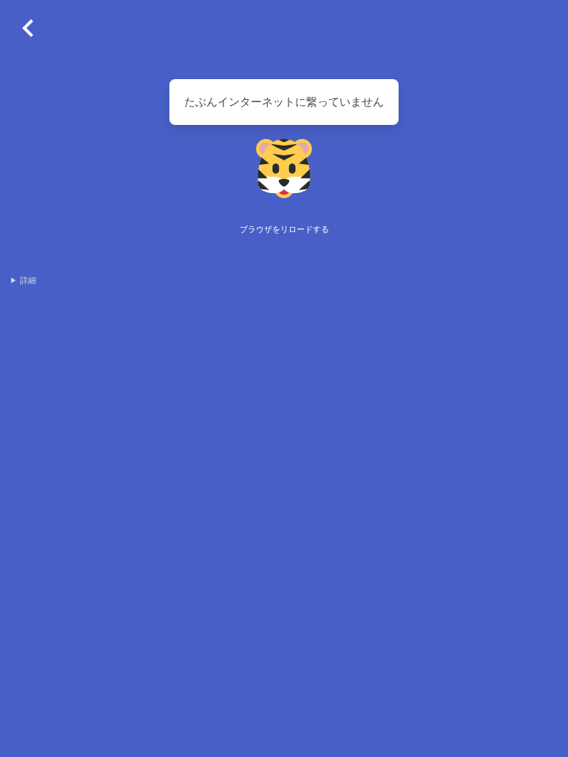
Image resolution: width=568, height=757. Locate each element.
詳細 (28, 280)
